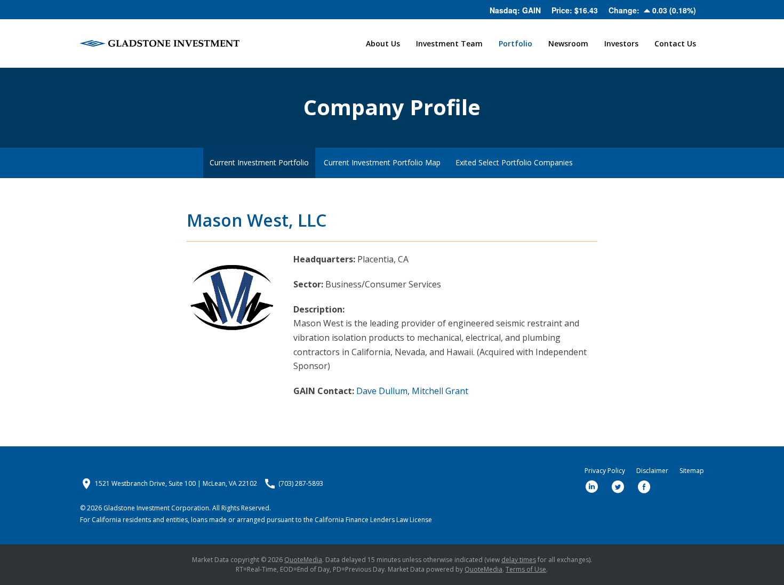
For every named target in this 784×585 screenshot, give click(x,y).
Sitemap (691, 471)
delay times (518, 559)
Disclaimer (652, 471)
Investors (621, 43)
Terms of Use (526, 569)
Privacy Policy (605, 471)
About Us (383, 43)
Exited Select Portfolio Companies (514, 162)
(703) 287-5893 (300, 483)
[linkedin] (592, 486)
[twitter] (618, 486)
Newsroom (568, 43)
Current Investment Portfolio (259, 162)
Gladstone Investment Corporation (156, 507)
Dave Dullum (381, 391)
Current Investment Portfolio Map (382, 162)
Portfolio (515, 43)
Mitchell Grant (440, 391)
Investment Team (449, 43)
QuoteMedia (303, 559)
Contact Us (675, 43)
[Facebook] (644, 486)
